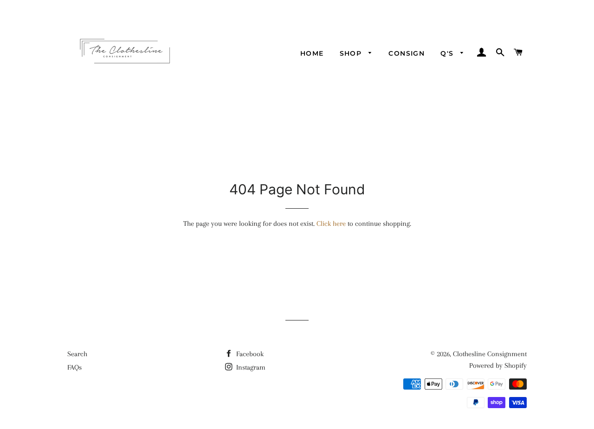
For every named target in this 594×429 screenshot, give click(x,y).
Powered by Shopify (498, 365)
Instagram (249, 367)
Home (312, 53)
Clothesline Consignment (490, 354)
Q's (448, 53)
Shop (352, 53)
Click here (331, 223)
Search (77, 354)
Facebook (249, 354)
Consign (406, 53)
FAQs (74, 367)
